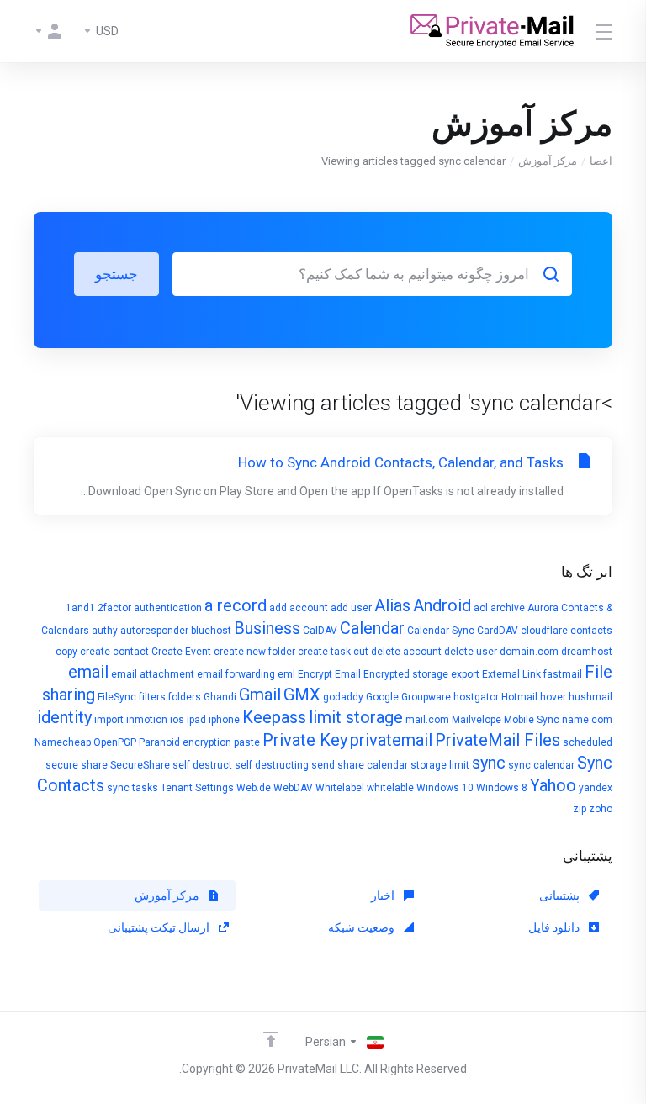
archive (507, 608)
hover (553, 697)
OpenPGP (114, 742)
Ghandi (220, 697)
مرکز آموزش (547, 161)
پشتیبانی (560, 895)
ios (177, 720)
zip (579, 809)
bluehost (211, 631)
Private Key (304, 740)
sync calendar (541, 765)
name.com (587, 720)
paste (247, 742)
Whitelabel (339, 788)
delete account (406, 652)
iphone (224, 720)
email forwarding (236, 674)
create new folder (254, 652)
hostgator (476, 697)
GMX (301, 694)
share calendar (372, 765)
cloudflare (544, 631)
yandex (595, 788)
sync (489, 763)
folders (184, 697)
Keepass (274, 717)
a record (235, 605)
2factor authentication (150, 608)
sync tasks (132, 788)
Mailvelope (476, 720)
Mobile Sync (531, 720)
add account (298, 608)
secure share (76, 765)
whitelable (390, 788)
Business (267, 628)
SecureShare (140, 765)
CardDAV (497, 631)
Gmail (260, 694)
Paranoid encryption (185, 742)
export (465, 674)
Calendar (372, 628)
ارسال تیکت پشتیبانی (160, 927)
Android (442, 605)
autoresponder (154, 631)
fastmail (562, 674)
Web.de (253, 788)
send (323, 765)
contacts (591, 631)
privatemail (391, 740)
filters (152, 697)
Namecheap (62, 742)
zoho (600, 809)
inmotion (146, 720)
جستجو (116, 274)
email (88, 672)
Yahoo (553, 785)
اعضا (601, 161)
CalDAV (320, 631)
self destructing (272, 765)
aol (481, 608)
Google (382, 697)
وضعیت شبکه (362, 927)
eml (286, 674)
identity (64, 717)
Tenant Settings (197, 788)
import (109, 720)
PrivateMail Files (497, 740)
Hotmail (519, 697)
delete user (470, 652)
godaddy (343, 697)
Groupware (426, 697)
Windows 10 (445, 788)
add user (351, 608)
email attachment (152, 674)
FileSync (117, 697)
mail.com (427, 720)
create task (324, 652)
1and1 (80, 608)
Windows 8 (501, 788)
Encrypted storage (405, 674)
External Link (511, 674)
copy (66, 652)
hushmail (590, 697)
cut (360, 652)
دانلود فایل (555, 927)
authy (105, 631)
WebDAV (293, 788)
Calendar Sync (440, 631)
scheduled (587, 742)
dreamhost (586, 652)
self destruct (202, 765)
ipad (196, 720)
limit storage (356, 717)
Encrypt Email (329, 674)
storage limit (439, 765)
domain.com (529, 652)
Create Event (181, 652)
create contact (114, 652)
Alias (392, 605)
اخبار (384, 895)
